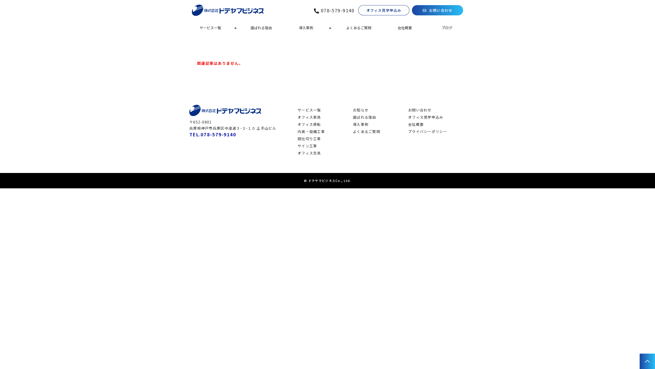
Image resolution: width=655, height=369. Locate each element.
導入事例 (306, 27)
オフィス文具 (309, 153)
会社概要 (405, 27)
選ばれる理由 (261, 27)
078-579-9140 (337, 10)
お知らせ (360, 109)
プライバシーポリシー (427, 131)
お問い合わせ (440, 10)
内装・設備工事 (311, 131)
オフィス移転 (309, 124)
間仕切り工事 (309, 138)
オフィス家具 (309, 117)
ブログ (447, 27)
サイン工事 (307, 145)
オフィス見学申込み (383, 10)
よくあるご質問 (358, 27)
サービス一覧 (210, 27)
